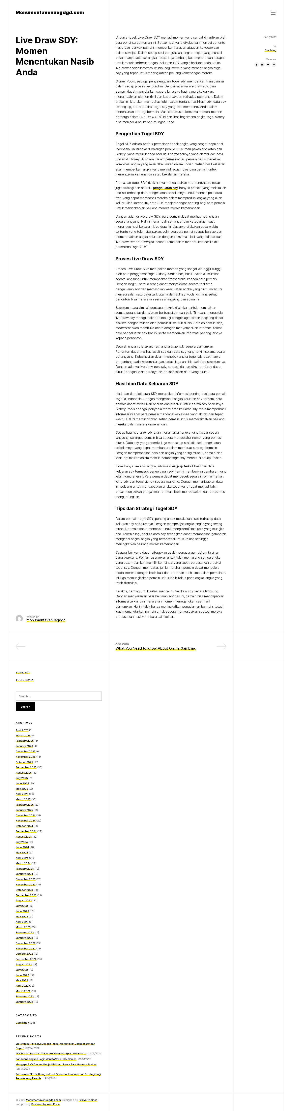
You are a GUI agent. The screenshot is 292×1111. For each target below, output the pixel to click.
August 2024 (24, 836)
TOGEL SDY (23, 672)
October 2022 (24, 953)
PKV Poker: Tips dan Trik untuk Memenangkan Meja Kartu (51, 1053)
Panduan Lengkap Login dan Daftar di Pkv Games (46, 1059)
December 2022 (26, 943)
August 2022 (24, 964)
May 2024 (22, 852)
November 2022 (26, 948)
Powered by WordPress (45, 1104)
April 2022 (22, 985)
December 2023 (26, 879)
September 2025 (26, 767)
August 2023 (24, 900)
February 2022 (25, 996)
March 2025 (23, 799)
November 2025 (26, 756)
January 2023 (24, 937)
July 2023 (22, 905)
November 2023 (26, 884)
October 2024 (24, 825)
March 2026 (23, 735)
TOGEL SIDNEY (25, 679)
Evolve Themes (88, 1099)
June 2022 (22, 975)
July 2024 (22, 842)
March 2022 (23, 991)
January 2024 (24, 873)
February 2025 (25, 804)
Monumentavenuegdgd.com (43, 1099)
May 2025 (22, 788)
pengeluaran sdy (165, 188)
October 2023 (24, 889)
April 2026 (22, 730)
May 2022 (22, 980)
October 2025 (24, 762)
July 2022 (22, 969)
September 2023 (26, 895)
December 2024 (26, 815)
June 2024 (22, 847)
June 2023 (22, 911)
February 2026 (25, 740)
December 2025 (26, 751)
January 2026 (24, 746)
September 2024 (26, 831)
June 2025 (22, 783)
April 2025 (22, 793)
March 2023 (23, 927)
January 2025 (24, 810)
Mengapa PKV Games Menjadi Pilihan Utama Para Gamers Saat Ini (56, 1064)
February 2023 (25, 932)
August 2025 (24, 772)
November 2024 (26, 820)
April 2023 (22, 921)
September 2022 (26, 959)
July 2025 (22, 778)
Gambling (270, 50)
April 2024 (22, 857)
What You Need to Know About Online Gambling (156, 648)
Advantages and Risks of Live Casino (70, 648)
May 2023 (22, 916)
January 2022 (24, 1001)
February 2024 (25, 868)
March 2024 (23, 863)
